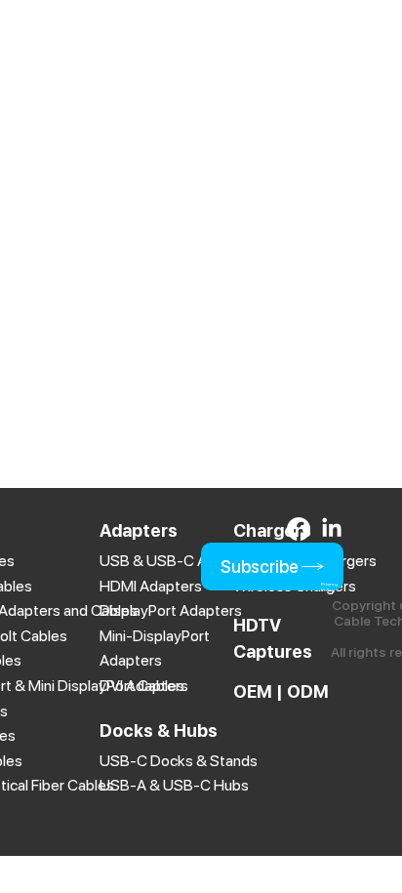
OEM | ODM (281, 691)
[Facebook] (298, 529)
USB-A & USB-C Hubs (174, 785)
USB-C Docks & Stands (179, 760)
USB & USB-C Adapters (180, 560)
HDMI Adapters (151, 586)
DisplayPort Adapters (171, 610)
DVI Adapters (144, 685)
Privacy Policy (329, 587)
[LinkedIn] (331, 529)
